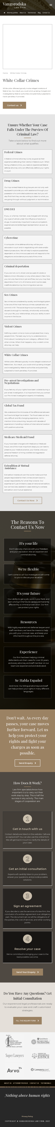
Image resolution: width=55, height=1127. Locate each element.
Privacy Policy (27, 1116)
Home (5, 73)
